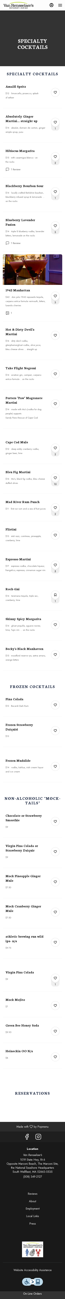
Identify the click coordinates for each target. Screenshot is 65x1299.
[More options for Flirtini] (55, 535)
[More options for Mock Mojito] (55, 1005)
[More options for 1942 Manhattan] (55, 296)
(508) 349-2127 (32, 1177)
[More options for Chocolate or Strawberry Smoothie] (55, 821)
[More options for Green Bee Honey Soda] (55, 1031)
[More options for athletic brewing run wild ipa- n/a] (55, 942)
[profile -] (51, 5)
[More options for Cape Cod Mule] (55, 448)
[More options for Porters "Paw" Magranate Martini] (55, 404)
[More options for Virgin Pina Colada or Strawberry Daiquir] (55, 851)
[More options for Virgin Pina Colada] (55, 978)
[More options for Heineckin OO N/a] (55, 1057)
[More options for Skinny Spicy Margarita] (55, 625)
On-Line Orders (32, 1294)
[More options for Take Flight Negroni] (55, 374)
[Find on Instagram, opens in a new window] (38, 1137)
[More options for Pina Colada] (55, 705)
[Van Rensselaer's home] (18, 5)
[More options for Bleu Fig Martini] (55, 478)
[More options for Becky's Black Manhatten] (55, 654)
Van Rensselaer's (32, 1249)
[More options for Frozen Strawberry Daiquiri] (55, 730)
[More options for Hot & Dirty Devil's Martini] (55, 335)
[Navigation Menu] (60, 5)
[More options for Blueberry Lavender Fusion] (55, 226)
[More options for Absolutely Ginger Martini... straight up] (55, 122)
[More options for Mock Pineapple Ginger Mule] (55, 882)
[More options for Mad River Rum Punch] (55, 508)
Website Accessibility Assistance (33, 1270)
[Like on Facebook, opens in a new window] (27, 1137)
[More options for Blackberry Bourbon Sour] (55, 192)
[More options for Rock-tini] (55, 595)
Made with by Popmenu (26, 1126)
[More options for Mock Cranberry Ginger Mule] (55, 912)
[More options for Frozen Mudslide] (55, 766)
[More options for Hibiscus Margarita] (55, 156)
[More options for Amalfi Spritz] (55, 92)
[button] (32, 96)
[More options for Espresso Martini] (55, 565)
